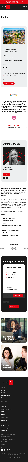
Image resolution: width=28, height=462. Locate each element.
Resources (4, 397)
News (2, 411)
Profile (5, 174)
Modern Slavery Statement (8, 434)
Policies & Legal (5, 441)
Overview (3, 406)
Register (3, 392)
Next (7, 178)
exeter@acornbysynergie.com (13, 60)
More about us (5, 425)
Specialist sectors (5, 395)
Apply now (17, 295)
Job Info (7, 295)
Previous (4, 178)
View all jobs (13, 306)
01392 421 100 (9, 58)
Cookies (3, 444)
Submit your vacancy (6, 409)
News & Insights (5, 428)
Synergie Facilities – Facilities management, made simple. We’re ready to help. (13, 2)
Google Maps (8, 83)
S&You (3, 414)
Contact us (4, 430)
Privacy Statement (5, 436)
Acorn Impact (4, 404)
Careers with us (5, 423)
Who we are (4, 420)
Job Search (4, 390)
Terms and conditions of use (8, 439)
